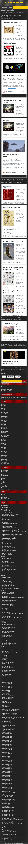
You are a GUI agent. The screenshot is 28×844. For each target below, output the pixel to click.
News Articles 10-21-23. (7, 738)
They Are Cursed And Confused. (9, 550)
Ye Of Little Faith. (6, 838)
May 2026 (3, 405)
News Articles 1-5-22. (6, 690)
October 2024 (4, 407)
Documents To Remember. (8, 707)
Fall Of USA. (4, 655)
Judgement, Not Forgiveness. (8, 627)
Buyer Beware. (5, 594)
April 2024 (3, 409)
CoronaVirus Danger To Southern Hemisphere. (12, 598)
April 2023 (3, 425)
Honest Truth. (5, 658)
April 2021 (3, 448)
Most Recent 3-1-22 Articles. (8, 728)
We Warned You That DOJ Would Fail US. (11, 837)
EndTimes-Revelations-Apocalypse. (10, 578)
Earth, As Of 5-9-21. (6, 519)
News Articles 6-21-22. (7, 768)
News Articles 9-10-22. (7, 786)
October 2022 (4, 433)
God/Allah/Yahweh (5, 475)
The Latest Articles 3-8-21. (8, 811)
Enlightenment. (5, 520)
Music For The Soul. (6, 574)
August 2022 (4, 436)
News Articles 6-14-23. (7, 764)
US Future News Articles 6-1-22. (9, 831)
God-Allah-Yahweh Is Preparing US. (10, 530)
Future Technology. (6, 601)
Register (3, 494)
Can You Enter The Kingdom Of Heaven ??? (12, 559)
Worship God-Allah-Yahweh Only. (9, 388)
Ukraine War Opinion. (6, 827)
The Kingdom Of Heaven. (7, 568)
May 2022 (3, 440)
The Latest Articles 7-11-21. (8, 814)
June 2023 (3, 423)
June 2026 (3, 404)
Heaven (3, 477)
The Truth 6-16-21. (6, 671)
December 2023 (4, 415)
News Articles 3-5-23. (6, 691)
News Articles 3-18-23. (7, 689)
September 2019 (5, 463)
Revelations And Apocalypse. (8, 585)
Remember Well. (5, 806)
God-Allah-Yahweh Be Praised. (9, 527)
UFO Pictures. (5, 507)
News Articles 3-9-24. (6, 751)
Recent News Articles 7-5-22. (8, 800)
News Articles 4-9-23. (6, 756)
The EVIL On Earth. (6, 668)
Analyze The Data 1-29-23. (8, 685)
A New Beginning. (6, 642)
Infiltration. (4, 659)
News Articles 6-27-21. (7, 772)
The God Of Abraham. (7, 546)
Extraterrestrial (4, 470)
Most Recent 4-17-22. (6, 581)
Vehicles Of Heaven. (6, 553)
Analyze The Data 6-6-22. (7, 699)
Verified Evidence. (6, 675)
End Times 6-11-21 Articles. (8, 654)
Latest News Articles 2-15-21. (8, 725)
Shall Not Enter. (5, 565)
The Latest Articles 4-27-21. (8, 812)
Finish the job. (4, 386)
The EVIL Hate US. (6, 666)
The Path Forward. (6, 612)
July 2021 (3, 444)
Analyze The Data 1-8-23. (7, 686)
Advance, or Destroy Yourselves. (9, 643)
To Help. (4, 826)
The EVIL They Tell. (6, 633)
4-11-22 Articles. (5, 693)
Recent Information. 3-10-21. (8, 582)
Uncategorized (4, 487)
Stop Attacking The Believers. (8, 631)
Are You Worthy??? (6, 558)
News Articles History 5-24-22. (8, 792)
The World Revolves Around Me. (9, 569)
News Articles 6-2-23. (6, 767)
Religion (3, 479)
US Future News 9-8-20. (7, 830)
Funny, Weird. (5, 522)
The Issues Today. (5, 646)
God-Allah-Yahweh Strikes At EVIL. (10, 538)
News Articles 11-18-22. (7, 744)
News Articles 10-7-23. (7, 740)
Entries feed (4, 497)
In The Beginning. (6, 721)
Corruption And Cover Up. (8, 702)
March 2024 (4, 411)
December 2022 (4, 431)
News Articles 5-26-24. (7, 760)
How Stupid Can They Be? (8, 603)
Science (3, 482)
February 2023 (4, 428)
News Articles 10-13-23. (7, 734)
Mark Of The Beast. (6, 726)
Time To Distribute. (6, 551)
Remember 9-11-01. (6, 803)
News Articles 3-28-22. (7, 749)
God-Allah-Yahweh (14, 3)
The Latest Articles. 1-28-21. (8, 670)
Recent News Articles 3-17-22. (8, 799)
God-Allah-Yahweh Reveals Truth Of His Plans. (12, 534)
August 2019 (4, 464)
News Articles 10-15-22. (7, 736)
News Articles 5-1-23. (6, 757)
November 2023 (4, 416)
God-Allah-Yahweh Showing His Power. (11, 537)
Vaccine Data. (5, 835)
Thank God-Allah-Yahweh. (8, 543)
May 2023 (3, 424)
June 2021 (3, 446)
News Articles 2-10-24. (7, 748)
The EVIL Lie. (5, 808)
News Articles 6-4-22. (6, 775)
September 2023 (5, 419)
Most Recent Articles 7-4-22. (8, 729)
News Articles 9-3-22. (6, 791)
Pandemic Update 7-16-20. (8, 605)
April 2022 (3, 442)
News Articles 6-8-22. (6, 776)
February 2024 (4, 412)
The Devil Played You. (7, 611)
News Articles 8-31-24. (6, 392)
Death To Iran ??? (6, 706)
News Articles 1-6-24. (6, 732)
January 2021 (4, 452)
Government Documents (7, 648)
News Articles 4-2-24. (6, 752)
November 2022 (4, 432)
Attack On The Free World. (8, 592)
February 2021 (4, 451)
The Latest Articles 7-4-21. (8, 816)
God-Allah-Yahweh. (5, 510)
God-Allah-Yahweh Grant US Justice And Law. (12, 714)
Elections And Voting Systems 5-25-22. (11, 709)
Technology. (4, 640)
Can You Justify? (6, 596)
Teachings (3, 483)
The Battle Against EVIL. (7, 545)
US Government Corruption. (8, 673)
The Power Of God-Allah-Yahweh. (9, 547)
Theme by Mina (20, 843)
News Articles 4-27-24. (7, 753)
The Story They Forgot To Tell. (9, 818)
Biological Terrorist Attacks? (8, 593)
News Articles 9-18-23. (7, 788)
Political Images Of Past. (7, 795)
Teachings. (3, 622)
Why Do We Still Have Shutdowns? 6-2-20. (11, 617)
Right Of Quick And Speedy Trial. (9, 629)
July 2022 (3, 437)
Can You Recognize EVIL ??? (8, 624)
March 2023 (4, 427)
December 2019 (4, 459)
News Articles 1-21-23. (7, 687)
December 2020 (4, 454)
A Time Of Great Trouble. (7, 512)
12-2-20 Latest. (5, 651)
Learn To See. (5, 660)
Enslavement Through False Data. (9, 710)
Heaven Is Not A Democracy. (8, 562)
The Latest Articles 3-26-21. (8, 810)
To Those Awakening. (7, 635)
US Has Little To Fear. (7, 616)
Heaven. (3, 556)
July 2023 (3, 421)
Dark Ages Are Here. (6, 577)
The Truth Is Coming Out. (7, 822)
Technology (4, 486)
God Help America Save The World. (10, 523)
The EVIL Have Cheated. (7, 667)
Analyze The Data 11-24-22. (8, 694)
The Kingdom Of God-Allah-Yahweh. (10, 566)
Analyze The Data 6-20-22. (8, 698)
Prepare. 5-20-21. (5, 663)
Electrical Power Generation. (8, 644)
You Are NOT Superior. (7, 554)
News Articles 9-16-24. (6, 390)
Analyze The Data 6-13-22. (8, 697)
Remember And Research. (8, 804)
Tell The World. (5, 609)
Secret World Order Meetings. (8, 807)
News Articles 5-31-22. (7, 761)
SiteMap (3, 621)
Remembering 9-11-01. (7, 584)
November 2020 (4, 455)
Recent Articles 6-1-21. (7, 798)
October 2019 (4, 462)
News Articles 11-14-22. (7, 741)
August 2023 (4, 420)
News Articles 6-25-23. (7, 771)
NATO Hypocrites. (6, 730)
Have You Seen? (5, 656)
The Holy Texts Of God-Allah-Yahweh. (10, 588)
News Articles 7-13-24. (7, 779)
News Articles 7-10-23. (7, 777)
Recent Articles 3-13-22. (7, 796)
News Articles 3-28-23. (7, 683)
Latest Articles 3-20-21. (7, 722)
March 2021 (4, 450)
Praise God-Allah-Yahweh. (8, 662)
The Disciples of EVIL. (7, 632)
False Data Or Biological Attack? (9, 600)
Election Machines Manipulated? (9, 652)
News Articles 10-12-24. (6, 389)
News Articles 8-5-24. (6, 784)
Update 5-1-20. (5, 829)
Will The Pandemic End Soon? (9, 619)
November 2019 (4, 460)
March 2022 (4, 443)
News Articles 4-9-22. (6, 755)
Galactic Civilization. (6, 712)
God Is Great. (5, 524)
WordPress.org (4, 500)
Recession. (4, 802)
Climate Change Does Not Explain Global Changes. (13, 597)
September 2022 (5, 435)
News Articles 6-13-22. (7, 763)
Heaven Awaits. (5, 561)
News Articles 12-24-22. (7, 681)
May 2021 (3, 447)
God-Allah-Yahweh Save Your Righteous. (11, 535)
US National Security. (6, 674)
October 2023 (4, 417)
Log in (2, 495)
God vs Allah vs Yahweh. (7, 526)
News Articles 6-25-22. (7, 769)
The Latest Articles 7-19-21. (8, 815)
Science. (3, 590)
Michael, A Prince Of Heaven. (8, 564)
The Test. (4, 549)
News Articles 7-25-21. (7, 780)
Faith (2, 473)
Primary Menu (7, 8)
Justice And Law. (6, 628)
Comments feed (5, 498)
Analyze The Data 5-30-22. (8, 695)
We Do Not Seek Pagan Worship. (9, 638)
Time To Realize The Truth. (8, 572)
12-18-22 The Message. (7, 650)
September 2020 (5, 458)
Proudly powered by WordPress (11, 843)
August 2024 (4, 408)
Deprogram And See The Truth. (9, 625)
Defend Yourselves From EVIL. (9, 515)
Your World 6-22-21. (6, 677)
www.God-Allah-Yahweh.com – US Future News (12, 397)
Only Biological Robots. (7, 794)
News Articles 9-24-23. (7, 790)
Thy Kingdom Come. (6, 570)
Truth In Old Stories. (6, 636)
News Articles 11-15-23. (7, 742)
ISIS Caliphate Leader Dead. (8, 539)
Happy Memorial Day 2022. (8, 718)
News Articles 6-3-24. (6, 773)
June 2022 (3, 439)
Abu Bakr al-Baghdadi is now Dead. (10, 514)
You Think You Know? (7, 839)
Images (3, 478)
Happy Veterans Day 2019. (8, 720)
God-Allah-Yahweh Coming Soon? (10, 713)
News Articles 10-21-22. (7, 737)
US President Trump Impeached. (9, 833)
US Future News (5, 489)
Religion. (3, 575)
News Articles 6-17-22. (7, 765)
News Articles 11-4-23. (7, 745)
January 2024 (4, 413)
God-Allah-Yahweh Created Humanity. (10, 529)
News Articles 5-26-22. (7, 759)
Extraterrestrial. (4, 505)
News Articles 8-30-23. (7, 782)
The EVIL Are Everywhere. (8, 586)
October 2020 (4, 456)
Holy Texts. (4, 580)
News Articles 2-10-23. (7, 682)
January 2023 (4, 429)
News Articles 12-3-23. (7, 747)
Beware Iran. (4, 701)
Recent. (3, 664)
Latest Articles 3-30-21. (7, 724)
